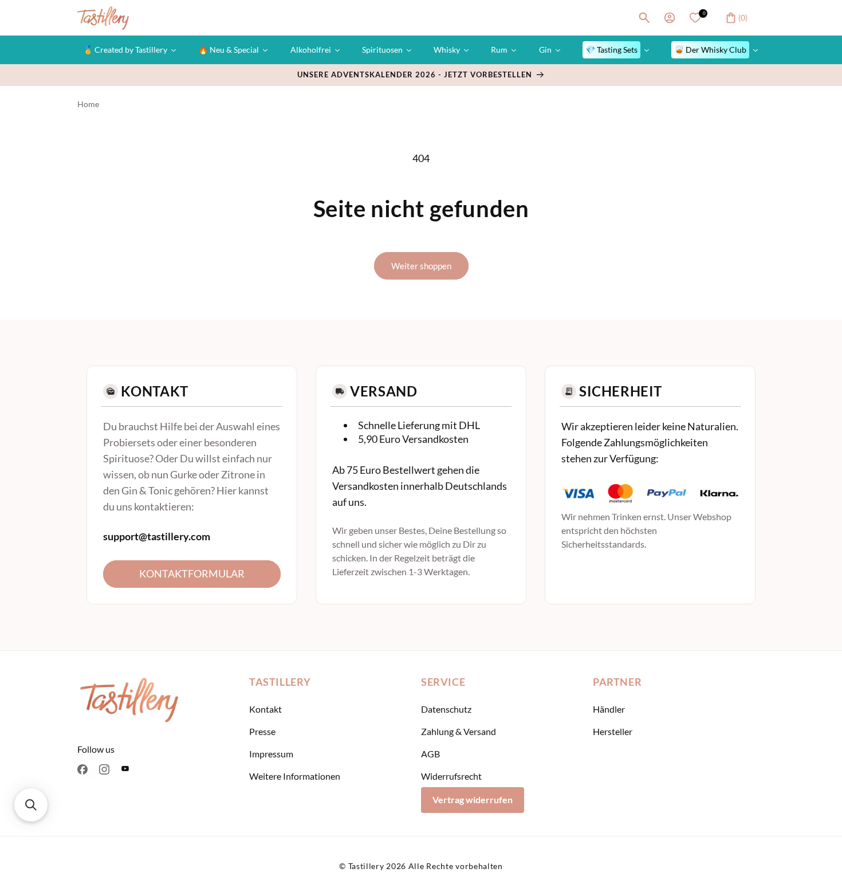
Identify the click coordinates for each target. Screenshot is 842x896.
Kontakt (265, 709)
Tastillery (366, 866)
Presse (262, 731)
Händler (609, 709)
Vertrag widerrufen (472, 799)
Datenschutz (446, 709)
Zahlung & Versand (458, 731)
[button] (644, 17)
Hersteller (612, 731)
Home (88, 104)
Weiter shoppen (421, 266)
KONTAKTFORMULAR (192, 573)
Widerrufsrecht (451, 776)
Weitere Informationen (294, 776)
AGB (430, 753)
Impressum (271, 753)
